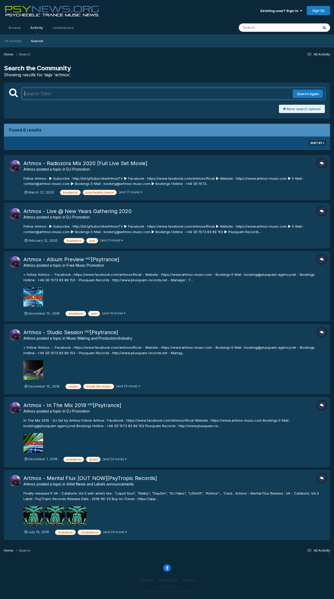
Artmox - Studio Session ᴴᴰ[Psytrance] (70, 332)
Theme (144, 580)
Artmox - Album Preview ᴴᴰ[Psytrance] (71, 259)
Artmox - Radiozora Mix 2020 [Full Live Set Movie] (85, 163)
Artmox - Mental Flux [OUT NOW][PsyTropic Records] (90, 478)
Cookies (189, 580)
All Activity (13, 41)
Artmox (29, 169)
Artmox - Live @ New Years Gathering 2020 (77, 211)
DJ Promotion (78, 169)
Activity (36, 28)
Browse (15, 28)
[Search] (324, 27)
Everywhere (302, 27)
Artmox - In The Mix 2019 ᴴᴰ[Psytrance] (72, 405)
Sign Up (318, 10)
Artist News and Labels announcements (100, 484)
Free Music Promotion (85, 265)
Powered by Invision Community (167, 591)
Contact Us (167, 580)
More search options (303, 109)
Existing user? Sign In (280, 11)
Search (37, 41)
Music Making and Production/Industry (99, 338)
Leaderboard (63, 28)
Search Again (308, 94)
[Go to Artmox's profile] (15, 166)
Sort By (316, 143)
